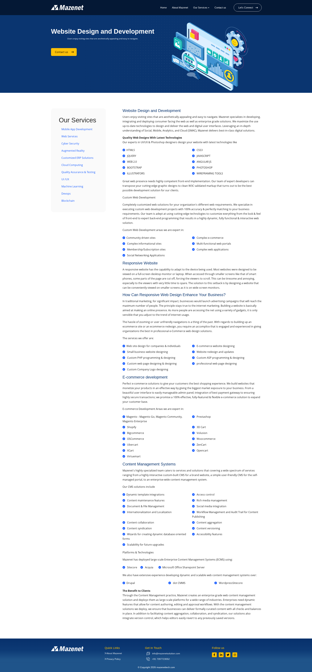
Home (163, 7)
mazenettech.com (165, 667)
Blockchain (68, 200)
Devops (66, 193)
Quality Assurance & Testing (78, 172)
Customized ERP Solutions (77, 158)
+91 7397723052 (160, 659)
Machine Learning (72, 186)
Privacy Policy (113, 659)
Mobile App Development (76, 129)
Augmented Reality (72, 150)
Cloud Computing (72, 165)
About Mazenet (180, 7)
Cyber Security (70, 143)
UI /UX (65, 179)
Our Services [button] (200, 7)
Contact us (220, 7)
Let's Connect (245, 7)
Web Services (69, 136)
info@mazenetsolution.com (165, 653)
